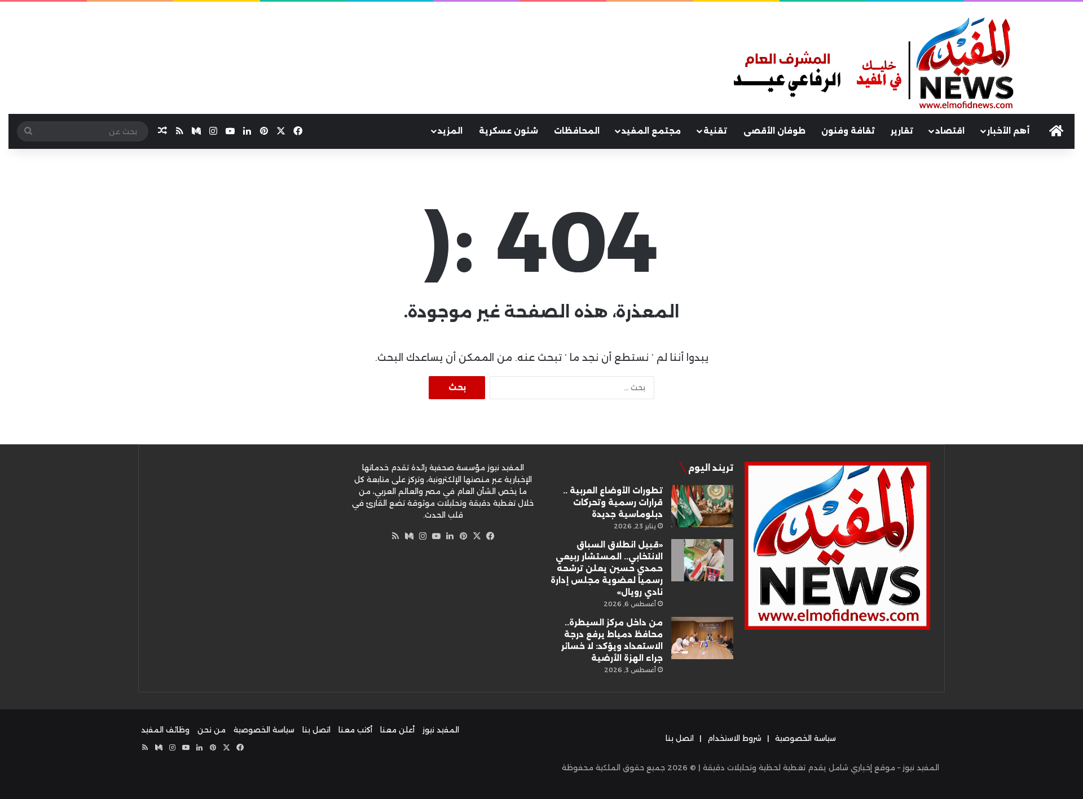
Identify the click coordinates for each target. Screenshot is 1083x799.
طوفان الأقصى (774, 131)
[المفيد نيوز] (902, 64)
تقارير (902, 131)
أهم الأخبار (1008, 131)
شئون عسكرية (508, 131)
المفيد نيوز (440, 729)
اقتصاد (950, 131)
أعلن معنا (397, 729)
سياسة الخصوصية (805, 738)
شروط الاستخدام (734, 738)
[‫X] (476, 536)
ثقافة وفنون (848, 131)
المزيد (450, 131)
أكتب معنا (355, 729)
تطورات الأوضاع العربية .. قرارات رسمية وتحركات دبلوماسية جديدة (613, 502)
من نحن (211, 729)
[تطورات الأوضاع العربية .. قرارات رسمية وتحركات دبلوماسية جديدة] (702, 506)
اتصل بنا (680, 738)
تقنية (715, 131)
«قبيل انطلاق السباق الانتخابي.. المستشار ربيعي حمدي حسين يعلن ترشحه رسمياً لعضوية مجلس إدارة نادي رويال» (607, 568)
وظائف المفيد (165, 729)
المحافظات (577, 131)
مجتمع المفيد (651, 131)
